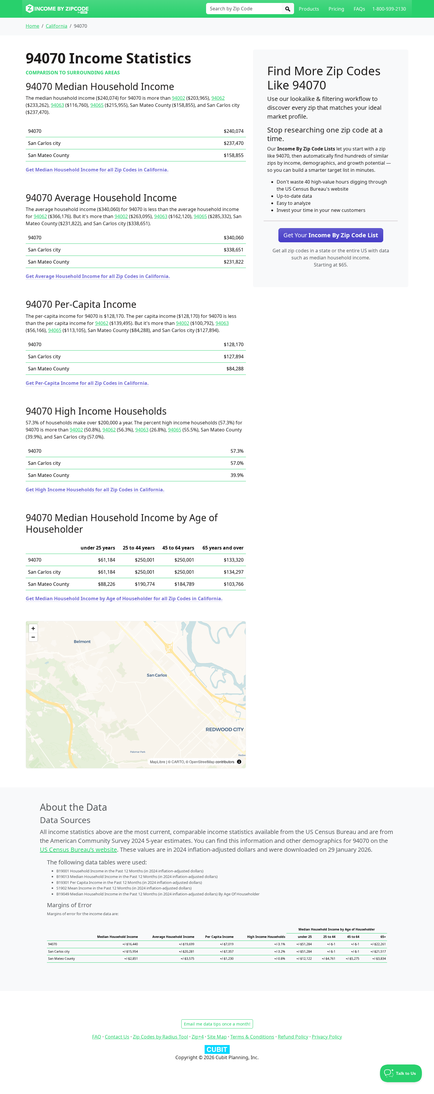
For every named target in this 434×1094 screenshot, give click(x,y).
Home (32, 26)
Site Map (217, 1037)
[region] (136, 694)
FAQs (359, 9)
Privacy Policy (327, 1037)
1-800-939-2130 (389, 9)
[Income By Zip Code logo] (57, 8)
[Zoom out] (33, 637)
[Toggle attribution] (239, 761)
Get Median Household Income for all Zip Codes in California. (97, 169)
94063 (57, 105)
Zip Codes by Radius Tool (160, 1037)
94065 (97, 105)
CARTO (178, 761)
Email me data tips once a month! (217, 1024)
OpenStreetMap (202, 761)
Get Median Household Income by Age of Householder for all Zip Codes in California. (124, 598)
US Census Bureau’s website (78, 849)
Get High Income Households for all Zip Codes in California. (95, 489)
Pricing (336, 9)
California (56, 26)
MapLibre (157, 761)
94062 (218, 98)
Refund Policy (293, 1037)
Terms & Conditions (252, 1037)
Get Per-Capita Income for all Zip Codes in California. (87, 383)
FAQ (96, 1037)
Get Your (330, 235)
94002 (178, 98)
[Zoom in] (33, 628)
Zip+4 (198, 1037)
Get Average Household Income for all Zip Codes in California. (98, 276)
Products (309, 9)
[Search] (288, 8)
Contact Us (117, 1037)
